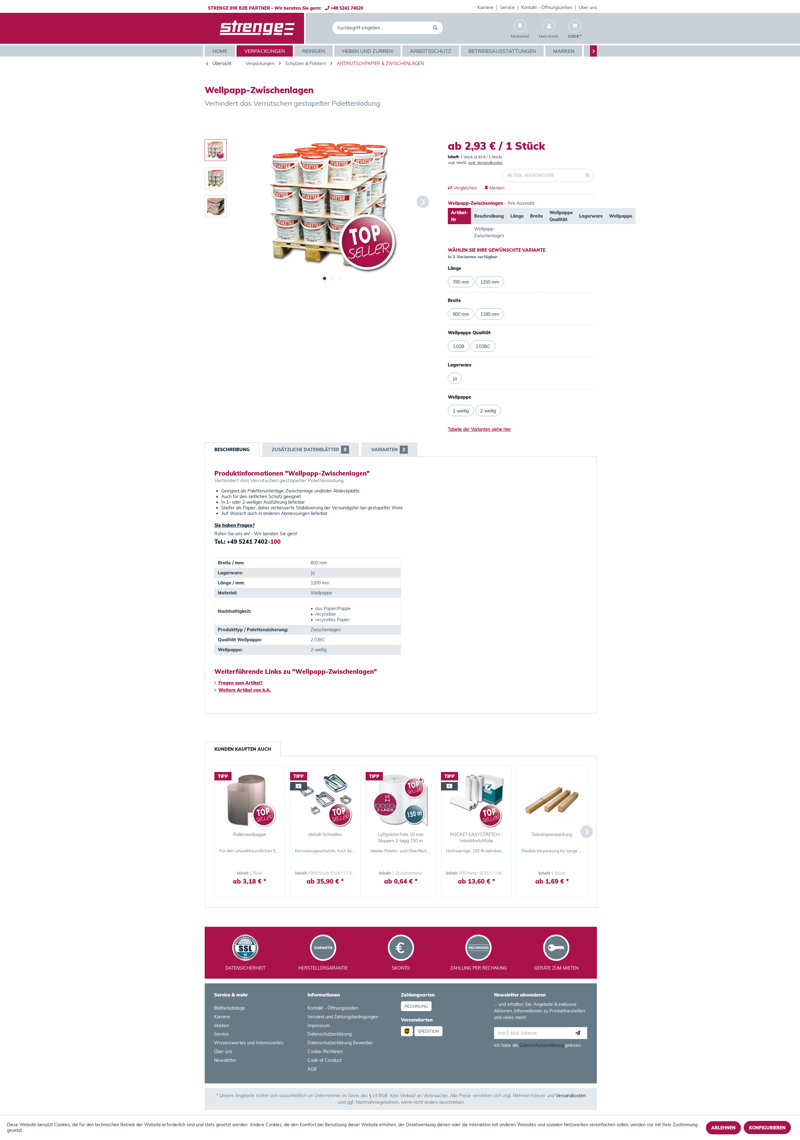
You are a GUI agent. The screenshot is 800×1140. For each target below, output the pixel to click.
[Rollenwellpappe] (249, 800)
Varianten (388, 449)
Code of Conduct (325, 1060)
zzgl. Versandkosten (485, 162)
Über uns (588, 7)
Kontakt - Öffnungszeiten (546, 7)
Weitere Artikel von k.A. (244, 690)
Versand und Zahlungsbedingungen (343, 1017)
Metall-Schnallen (325, 834)
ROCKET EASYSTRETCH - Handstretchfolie (476, 838)
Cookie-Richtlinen (325, 1051)
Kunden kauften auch (242, 749)
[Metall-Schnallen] (325, 800)
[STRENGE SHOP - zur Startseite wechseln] (257, 28)
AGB (312, 1069)
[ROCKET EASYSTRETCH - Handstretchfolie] (476, 800)
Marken (221, 1025)
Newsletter (225, 1060)
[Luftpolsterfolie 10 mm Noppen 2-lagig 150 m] (401, 800)
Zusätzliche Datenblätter (309, 449)
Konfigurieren (767, 1128)
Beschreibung (232, 449)
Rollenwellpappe (249, 834)
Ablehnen (723, 1128)
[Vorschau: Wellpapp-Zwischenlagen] (216, 150)
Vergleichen (464, 188)
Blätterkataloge (229, 1008)
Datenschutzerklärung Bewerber (340, 1043)
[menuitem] (485, 7)
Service (507, 7)
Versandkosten (571, 1095)
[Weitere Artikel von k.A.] (585, 122)
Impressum (319, 1025)
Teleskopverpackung (552, 834)
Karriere (485, 7)
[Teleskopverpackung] (552, 800)
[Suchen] (436, 28)
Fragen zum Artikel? (240, 683)
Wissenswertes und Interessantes (248, 1043)
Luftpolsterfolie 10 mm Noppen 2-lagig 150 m (400, 838)
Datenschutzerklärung (330, 1034)
